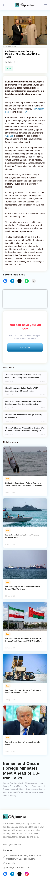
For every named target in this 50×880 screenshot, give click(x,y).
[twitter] (19, 281)
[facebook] (5, 281)
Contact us (25, 347)
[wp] (27, 281)
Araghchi (9, 136)
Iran (9, 68)
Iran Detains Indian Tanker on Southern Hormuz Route (22, 536)
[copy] (34, 281)
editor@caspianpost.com (17, 867)
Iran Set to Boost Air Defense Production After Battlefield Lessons (23, 691)
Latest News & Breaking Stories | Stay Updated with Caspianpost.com (23, 857)
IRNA (24, 112)
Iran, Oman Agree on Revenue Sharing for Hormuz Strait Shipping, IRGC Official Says (23, 639)
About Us (10, 863)
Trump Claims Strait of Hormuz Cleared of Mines (23, 743)
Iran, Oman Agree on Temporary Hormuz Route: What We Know (22, 588)
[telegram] (12, 281)
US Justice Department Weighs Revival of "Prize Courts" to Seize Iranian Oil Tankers (23, 484)
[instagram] (27, 874)
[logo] (25, 5)
